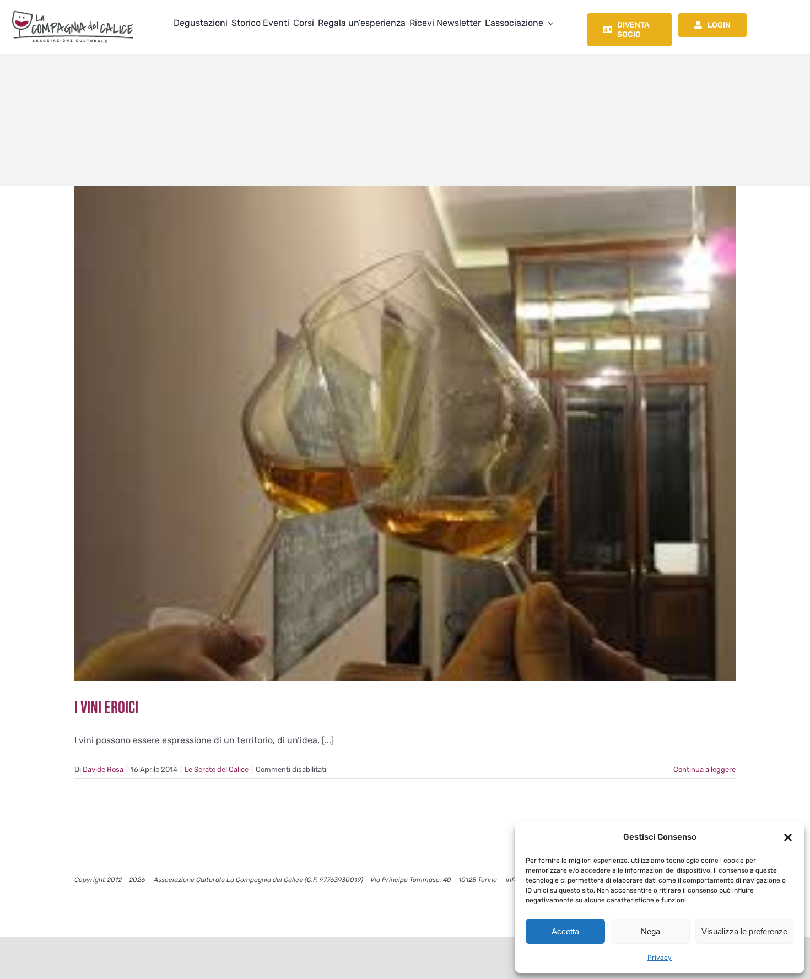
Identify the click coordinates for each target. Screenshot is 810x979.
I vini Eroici (106, 708)
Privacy (659, 957)
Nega (650, 931)
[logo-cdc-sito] (73, 9)
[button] (787, 837)
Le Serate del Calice (217, 769)
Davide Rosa (103, 769)
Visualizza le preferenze (744, 931)
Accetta (565, 931)
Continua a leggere (704, 769)
